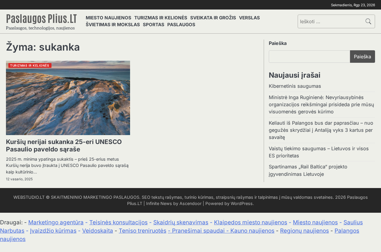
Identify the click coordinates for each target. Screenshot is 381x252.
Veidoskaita (97, 230)
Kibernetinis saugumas (295, 86)
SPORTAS (153, 24)
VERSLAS (249, 18)
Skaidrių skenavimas (180, 222)
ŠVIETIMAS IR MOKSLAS (113, 24)
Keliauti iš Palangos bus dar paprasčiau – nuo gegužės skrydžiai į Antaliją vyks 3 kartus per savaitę (321, 130)
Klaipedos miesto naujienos (250, 222)
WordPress (242, 203)
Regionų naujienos (304, 230)
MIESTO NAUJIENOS (108, 18)
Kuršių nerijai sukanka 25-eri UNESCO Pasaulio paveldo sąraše (64, 145)
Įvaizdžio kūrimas (53, 230)
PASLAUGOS (181, 24)
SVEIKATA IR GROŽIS (213, 18)
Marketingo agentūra (56, 222)
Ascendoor (190, 203)
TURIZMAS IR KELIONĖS (160, 18)
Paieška (278, 43)
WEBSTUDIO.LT (29, 197)
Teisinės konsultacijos (118, 222)
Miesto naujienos (315, 222)
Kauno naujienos (252, 230)
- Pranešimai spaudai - (199, 230)
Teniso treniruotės (142, 230)
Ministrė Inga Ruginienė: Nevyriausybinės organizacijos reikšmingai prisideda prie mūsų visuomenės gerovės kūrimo (321, 104)
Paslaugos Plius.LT (41, 17)
